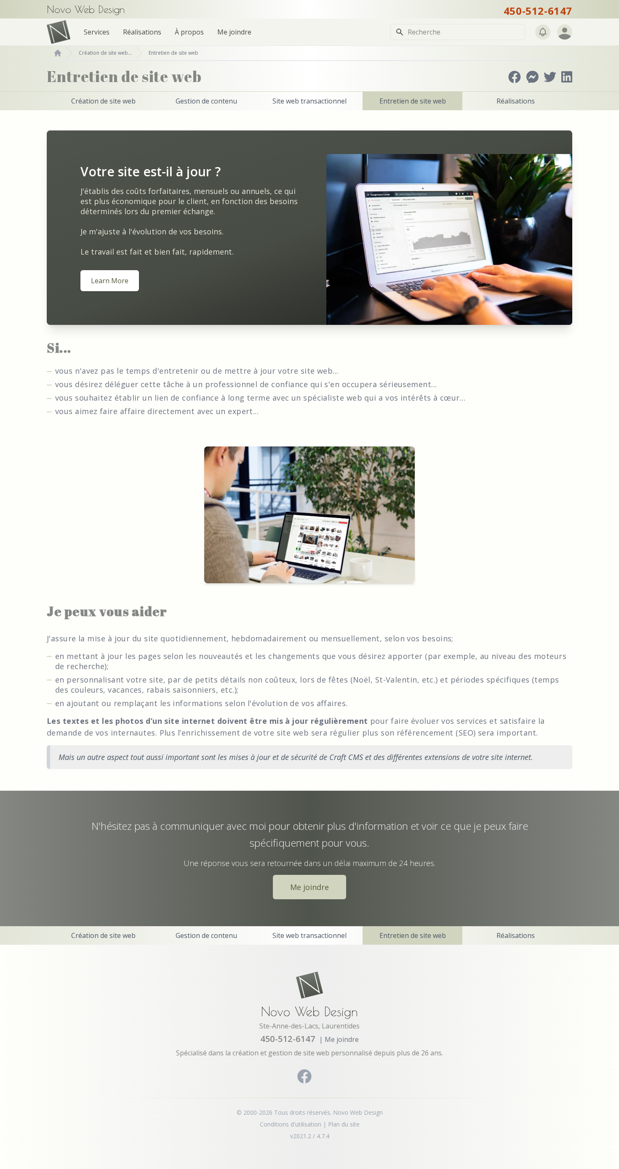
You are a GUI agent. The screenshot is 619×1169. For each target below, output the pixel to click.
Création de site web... (105, 52)
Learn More (109, 280)
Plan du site (344, 1124)
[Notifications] (542, 32)
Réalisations (142, 32)
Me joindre (234, 32)
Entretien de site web (173, 52)
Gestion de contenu (206, 101)
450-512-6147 (538, 11)
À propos (189, 32)
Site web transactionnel (309, 101)
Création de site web (103, 101)
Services (96, 32)
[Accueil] (57, 53)
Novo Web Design (309, 1011)
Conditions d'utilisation (290, 1124)
